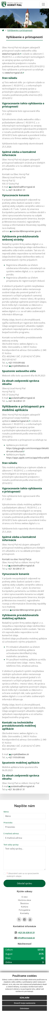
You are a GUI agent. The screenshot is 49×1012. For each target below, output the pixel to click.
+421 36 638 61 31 (16, 190)
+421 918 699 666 (16, 362)
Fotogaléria (24, 910)
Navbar (6, 4)
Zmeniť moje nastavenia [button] (24, 1003)
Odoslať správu (24, 883)
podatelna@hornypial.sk (23, 186)
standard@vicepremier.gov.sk (26, 231)
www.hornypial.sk (10, 53)
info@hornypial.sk (26, 938)
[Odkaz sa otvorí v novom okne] (19, 919)
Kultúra (24, 907)
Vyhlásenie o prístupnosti (19, 30)
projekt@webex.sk (20, 365)
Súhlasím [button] (24, 998)
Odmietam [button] (24, 1008)
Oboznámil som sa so (23, 874)
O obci (24, 897)
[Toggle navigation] (43, 4)
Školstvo (24, 903)
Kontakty (24, 913)
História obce (24, 900)
